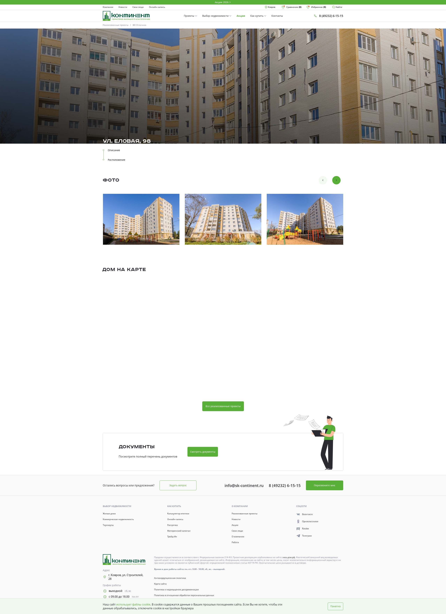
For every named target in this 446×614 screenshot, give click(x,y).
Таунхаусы (108, 525)
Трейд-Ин (172, 536)
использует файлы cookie (133, 604)
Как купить (257, 15)
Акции (241, 15)
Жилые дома (109, 513)
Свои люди (138, 7)
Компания (108, 7)
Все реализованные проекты (223, 406)
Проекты (189, 15)
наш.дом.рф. (289, 557)
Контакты (277, 15)
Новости (122, 7)
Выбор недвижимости (215, 15)
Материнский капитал (178, 530)
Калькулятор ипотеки (178, 513)
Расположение (116, 159)
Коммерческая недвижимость (118, 519)
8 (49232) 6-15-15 (285, 485)
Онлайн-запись (157, 7)
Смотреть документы (202, 451)
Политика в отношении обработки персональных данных (184, 595)
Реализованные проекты (115, 25)
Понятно (335, 606)
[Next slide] (336, 180)
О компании (238, 536)
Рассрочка (172, 525)
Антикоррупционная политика (170, 578)
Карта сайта (160, 583)
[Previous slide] (323, 180)
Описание (114, 150)
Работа (235, 542)
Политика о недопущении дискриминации (176, 589)
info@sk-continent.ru (244, 485)
